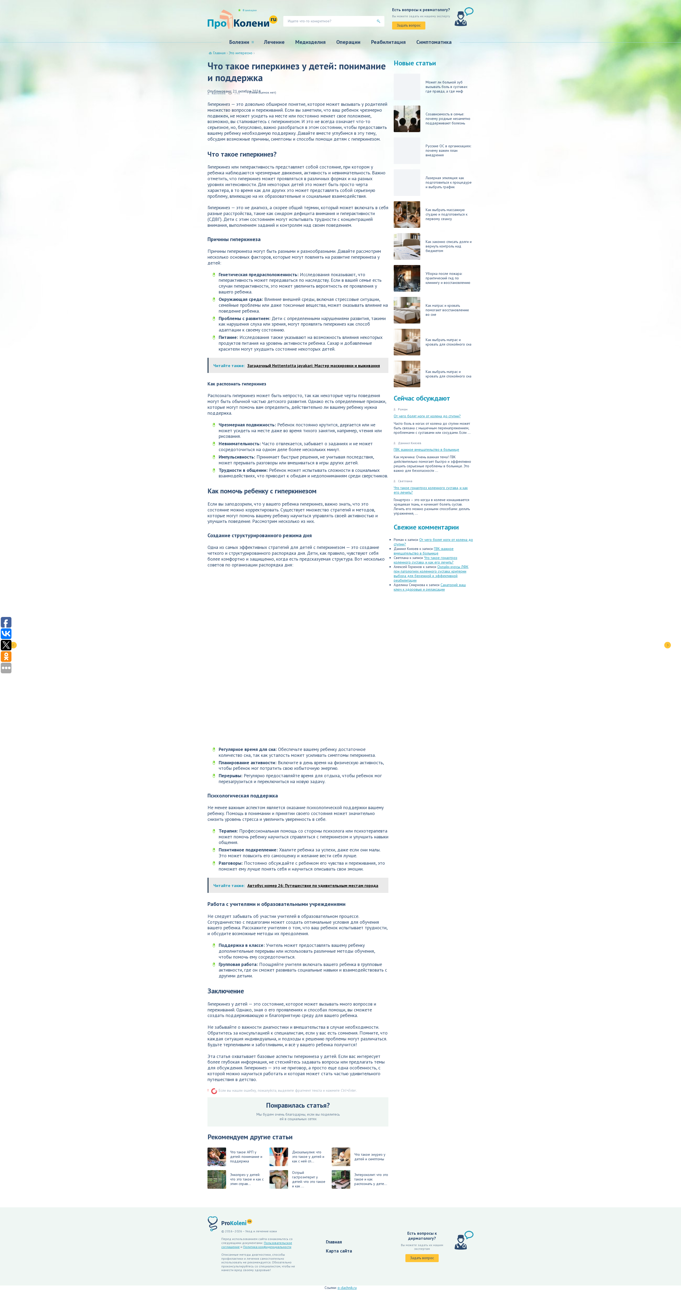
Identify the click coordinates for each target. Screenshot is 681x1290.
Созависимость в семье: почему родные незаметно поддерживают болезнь (448, 118)
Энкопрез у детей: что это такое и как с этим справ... (247, 1179)
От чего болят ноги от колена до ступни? (427, 416)
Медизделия (310, 42)
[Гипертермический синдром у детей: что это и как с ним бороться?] (667, 645)
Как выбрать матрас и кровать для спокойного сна (448, 342)
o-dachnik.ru (347, 1287)
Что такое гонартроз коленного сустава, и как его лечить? (431, 490)
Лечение (274, 42)
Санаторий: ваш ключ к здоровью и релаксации (430, 587)
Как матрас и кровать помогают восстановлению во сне (447, 310)
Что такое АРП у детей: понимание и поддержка (246, 1156)
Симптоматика (434, 42)
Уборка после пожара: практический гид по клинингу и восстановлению (448, 278)
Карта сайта (339, 1251)
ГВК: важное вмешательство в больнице (426, 449)
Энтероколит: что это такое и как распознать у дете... (371, 1179)
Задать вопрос (409, 25)
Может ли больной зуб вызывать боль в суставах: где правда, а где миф (447, 87)
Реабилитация (388, 42)
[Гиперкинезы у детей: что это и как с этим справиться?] (13, 645)
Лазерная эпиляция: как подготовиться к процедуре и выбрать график (449, 182)
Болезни (239, 42)
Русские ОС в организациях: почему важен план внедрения (448, 150)
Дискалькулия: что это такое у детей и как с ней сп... (308, 1156)
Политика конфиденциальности (267, 1247)
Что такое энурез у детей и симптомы (369, 1156)
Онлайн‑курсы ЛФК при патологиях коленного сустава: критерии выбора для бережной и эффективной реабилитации (431, 573)
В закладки (250, 10)
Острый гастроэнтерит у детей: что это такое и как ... (308, 1179)
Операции (348, 42)
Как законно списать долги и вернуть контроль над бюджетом (449, 246)
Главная (334, 1242)
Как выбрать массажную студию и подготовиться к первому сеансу (446, 214)
